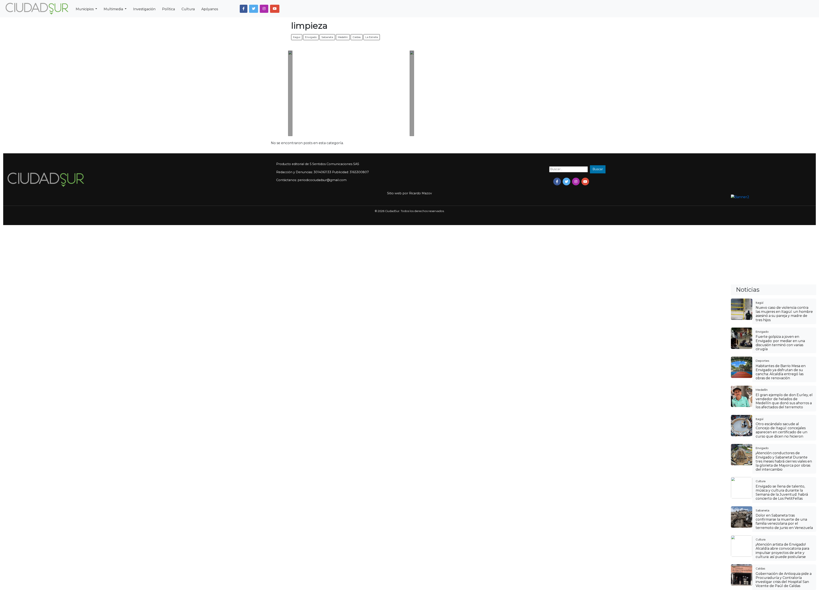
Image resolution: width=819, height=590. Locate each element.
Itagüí (759, 302)
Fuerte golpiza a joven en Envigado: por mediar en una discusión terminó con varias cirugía (780, 343)
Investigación (144, 9)
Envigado (311, 37)
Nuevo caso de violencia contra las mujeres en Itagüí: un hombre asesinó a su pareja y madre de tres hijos (784, 314)
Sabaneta (327, 37)
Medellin (343, 37)
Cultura (188, 9)
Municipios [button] (85, 9)
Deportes (762, 360)
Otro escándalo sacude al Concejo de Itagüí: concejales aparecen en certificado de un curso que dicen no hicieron (781, 430)
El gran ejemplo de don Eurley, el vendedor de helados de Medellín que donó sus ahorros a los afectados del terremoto (784, 401)
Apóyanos (209, 9)
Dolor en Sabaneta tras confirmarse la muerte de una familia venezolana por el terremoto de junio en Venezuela (784, 521)
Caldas (357, 37)
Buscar (597, 169)
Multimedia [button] (114, 9)
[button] (243, 9)
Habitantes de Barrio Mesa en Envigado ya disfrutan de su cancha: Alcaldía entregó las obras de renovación (781, 372)
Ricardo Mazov (420, 193)
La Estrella (371, 37)
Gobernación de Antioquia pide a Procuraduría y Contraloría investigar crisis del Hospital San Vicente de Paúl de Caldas (784, 580)
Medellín (762, 389)
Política (168, 9)
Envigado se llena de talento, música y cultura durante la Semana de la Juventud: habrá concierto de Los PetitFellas (782, 492)
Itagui (296, 37)
